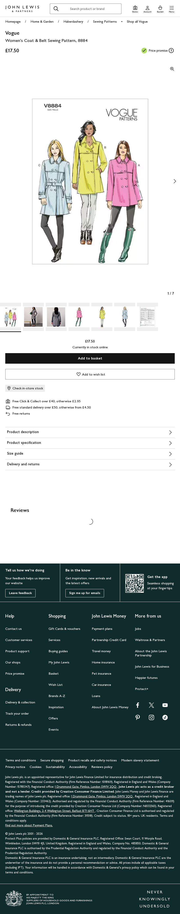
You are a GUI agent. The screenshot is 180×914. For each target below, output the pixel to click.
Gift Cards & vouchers (64, 629)
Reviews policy (101, 767)
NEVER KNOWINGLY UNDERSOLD (155, 899)
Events (54, 729)
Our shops (12, 662)
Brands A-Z (57, 696)
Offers (53, 718)
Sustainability (55, 767)
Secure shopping (52, 760)
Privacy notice (15, 767)
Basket (54, 673)
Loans (96, 696)
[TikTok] (165, 719)
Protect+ (141, 689)
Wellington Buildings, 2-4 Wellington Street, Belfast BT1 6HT (54, 811)
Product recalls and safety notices (92, 760)
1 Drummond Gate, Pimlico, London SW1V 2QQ (86, 787)
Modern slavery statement (140, 760)
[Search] (56, 9)
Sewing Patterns (105, 21)
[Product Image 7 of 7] (147, 317)
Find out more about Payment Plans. (29, 825)
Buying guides (58, 651)
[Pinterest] (137, 719)
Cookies (35, 767)
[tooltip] (171, 50)
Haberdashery (73, 21)
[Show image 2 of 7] (174, 181)
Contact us (13, 629)
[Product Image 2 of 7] (33, 317)
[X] (151, 706)
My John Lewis (59, 662)
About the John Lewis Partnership (151, 653)
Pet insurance (101, 673)
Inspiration (56, 707)
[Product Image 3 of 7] (56, 317)
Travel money (101, 651)
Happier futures (146, 678)
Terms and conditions (20, 760)
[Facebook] (137, 706)
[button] (171, 9)
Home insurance (103, 662)
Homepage (13, 21)
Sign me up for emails (84, 593)
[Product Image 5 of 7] (101, 317)
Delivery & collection (20, 702)
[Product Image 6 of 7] (124, 317)
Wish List (56, 685)
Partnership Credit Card (109, 640)
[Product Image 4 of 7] (79, 317)
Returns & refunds (18, 725)
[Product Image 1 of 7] (10, 317)
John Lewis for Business (152, 666)
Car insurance (101, 685)
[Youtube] (165, 706)
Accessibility (78, 767)
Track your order (17, 713)
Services (54, 640)
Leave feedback (20, 593)
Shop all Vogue (137, 21)
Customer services (18, 640)
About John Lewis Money (110, 707)
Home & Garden (42, 21)
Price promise (14, 673)
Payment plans (102, 629)
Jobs (138, 629)
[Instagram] (151, 719)
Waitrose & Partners (150, 640)
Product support (17, 651)
